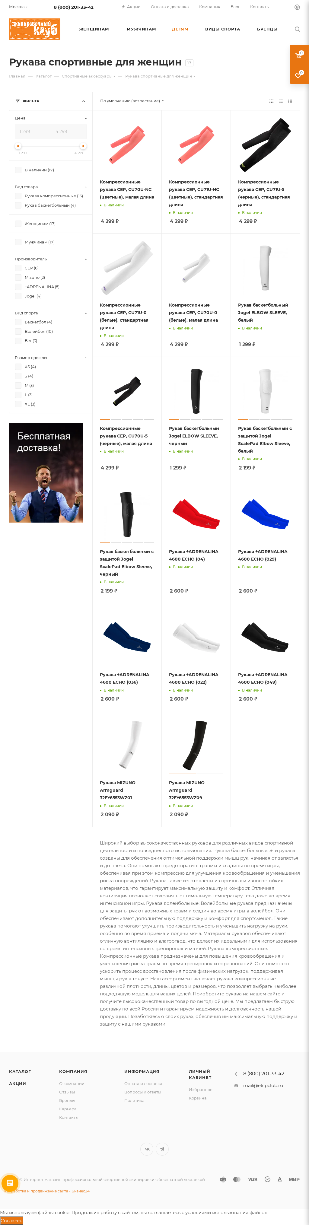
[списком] (281, 101)
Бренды (67, 1100)
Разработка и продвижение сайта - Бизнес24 (47, 1191)
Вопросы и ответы (142, 1092)
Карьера (68, 1108)
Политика (134, 1100)
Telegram (162, 1149)
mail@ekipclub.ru (263, 1085)
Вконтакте (146, 1149)
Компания (73, 1071)
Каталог (20, 1071)
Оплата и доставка (143, 1083)
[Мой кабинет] (297, 8)
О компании (71, 1083)
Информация (142, 1071)
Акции (17, 1083)
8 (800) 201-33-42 (74, 7)
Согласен (12, 1220)
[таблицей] (290, 101)
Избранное (200, 1089)
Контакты (68, 1117)
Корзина (198, 1098)
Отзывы (67, 1092)
